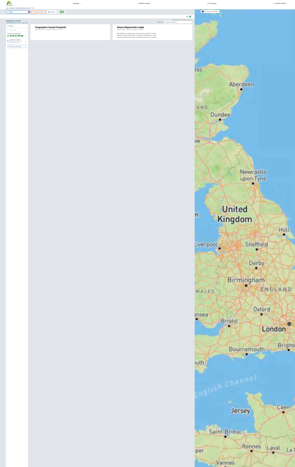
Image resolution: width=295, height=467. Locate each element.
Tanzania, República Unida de (22, 8)
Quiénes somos (144, 3)
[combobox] (18, 12)
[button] (17, 35)
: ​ (160, 22)
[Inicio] (9, 3)
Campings (12, 8)
